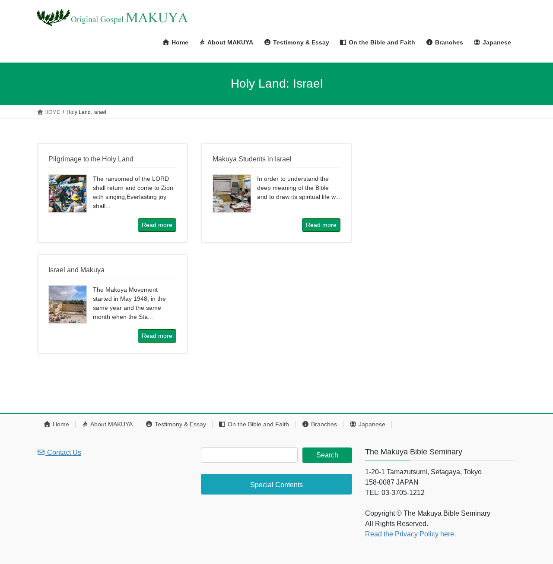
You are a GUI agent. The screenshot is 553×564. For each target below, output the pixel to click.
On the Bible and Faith (257, 424)
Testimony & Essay (179, 424)
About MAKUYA (111, 424)
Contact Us (63, 452)
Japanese (371, 424)
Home (60, 424)
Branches (323, 424)
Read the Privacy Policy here (409, 534)
